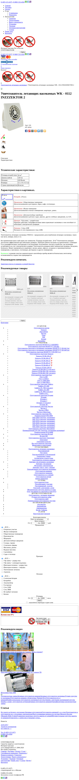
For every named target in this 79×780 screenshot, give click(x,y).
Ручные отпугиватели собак (41, 497)
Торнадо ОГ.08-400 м (42, 363)
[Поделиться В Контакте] (41, 131)
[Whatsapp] (26, 2)
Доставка (8, 7)
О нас (23, 751)
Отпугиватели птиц (42, 482)
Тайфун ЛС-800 (43, 390)
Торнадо (44, 330)
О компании (13, 13)
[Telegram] (28, 2)
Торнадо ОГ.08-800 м (42, 365)
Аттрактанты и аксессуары (43, 458)
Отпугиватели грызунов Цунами (41, 395)
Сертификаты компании (9, 753)
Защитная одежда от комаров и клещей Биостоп (17, 264)
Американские (41, 508)
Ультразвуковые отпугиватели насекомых (41, 469)
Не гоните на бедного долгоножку (13, 712)
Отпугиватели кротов (41, 328)
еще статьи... (36, 718)
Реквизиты (13, 15)
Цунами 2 (43, 399)
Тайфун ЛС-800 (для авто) (43, 392)
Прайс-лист (9, 31)
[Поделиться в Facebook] (26, 131)
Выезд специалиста (16, 22)
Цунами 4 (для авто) (44, 403)
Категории (4, 322)
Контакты (8, 33)
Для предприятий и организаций (43, 454)
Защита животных (41, 478)
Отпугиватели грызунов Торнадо (41, 354)
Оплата (7, 9)
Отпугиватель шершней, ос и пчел (54, 712)
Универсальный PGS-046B (43, 432)
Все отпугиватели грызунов (41, 443)
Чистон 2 (43, 408)
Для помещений (43, 451)
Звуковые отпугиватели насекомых (52, 696)
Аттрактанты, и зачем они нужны (20, 718)
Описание (4, 158)
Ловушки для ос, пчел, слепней (44, 467)
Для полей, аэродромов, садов (43, 488)
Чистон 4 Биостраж (43, 412)
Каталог (3, 70)
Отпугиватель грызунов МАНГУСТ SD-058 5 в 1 (43, 352)
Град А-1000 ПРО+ (43, 382)
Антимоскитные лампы (9, 696)
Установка (12, 24)
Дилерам (12, 26)
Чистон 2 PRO (44, 410)
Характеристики (6, 160)
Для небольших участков (43, 484)
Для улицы (43, 453)
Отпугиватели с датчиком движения (41, 495)
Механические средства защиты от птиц (41, 490)
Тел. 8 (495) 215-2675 (8, 732)
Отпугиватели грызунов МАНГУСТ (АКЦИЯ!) (41, 344)
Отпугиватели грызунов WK (41, 414)
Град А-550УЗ (44, 379)
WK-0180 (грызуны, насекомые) (43, 427)
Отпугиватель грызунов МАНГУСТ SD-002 (43, 346)
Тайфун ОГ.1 (43, 393)
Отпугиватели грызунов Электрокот (41, 438)
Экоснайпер (43, 332)
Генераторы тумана (43, 456)
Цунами (43, 397)
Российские (41, 504)
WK (43, 337)
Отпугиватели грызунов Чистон (41, 406)
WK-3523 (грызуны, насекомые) (43, 419)
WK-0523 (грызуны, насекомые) (43, 425)
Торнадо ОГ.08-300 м (42, 361)
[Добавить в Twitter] (38, 131)
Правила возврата (7, 755)
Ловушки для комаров (43, 464)
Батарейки (41, 341)
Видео (28, 760)
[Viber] (30, 2)
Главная (7, 5)
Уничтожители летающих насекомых (14, 85)
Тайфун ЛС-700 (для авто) (43, 388)
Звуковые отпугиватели (33, 712)
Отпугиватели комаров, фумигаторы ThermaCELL (28, 698)
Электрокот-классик (44, 441)
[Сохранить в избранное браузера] (45, 131)
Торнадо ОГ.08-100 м (43, 356)
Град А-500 (44, 377)
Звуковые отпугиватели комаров (28, 696)
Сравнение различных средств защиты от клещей (34, 716)
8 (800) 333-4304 (18, 2)
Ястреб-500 (44, 436)
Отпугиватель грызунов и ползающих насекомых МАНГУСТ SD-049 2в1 (44, 350)
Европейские (41, 506)
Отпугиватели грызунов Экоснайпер (42, 428)
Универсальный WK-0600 (44, 416)
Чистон (43, 333)
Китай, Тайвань (41, 510)
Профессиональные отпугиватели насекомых (22, 700)
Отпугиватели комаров (43, 471)
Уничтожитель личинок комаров (43, 460)
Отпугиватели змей (41, 499)
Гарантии (12, 18)
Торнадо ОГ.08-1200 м (43, 367)
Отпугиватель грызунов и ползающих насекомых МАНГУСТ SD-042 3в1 (44, 348)
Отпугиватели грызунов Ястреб (41, 434)
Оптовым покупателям (17, 28)
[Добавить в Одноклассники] (35, 131)
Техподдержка (14, 20)
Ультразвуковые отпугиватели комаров (37, 702)
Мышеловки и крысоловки (41, 445)
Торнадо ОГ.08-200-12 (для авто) (43, 369)
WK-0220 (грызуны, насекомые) (43, 421)
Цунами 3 (43, 401)
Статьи (11, 30)
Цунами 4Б (44, 404)
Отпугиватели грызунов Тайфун (41, 384)
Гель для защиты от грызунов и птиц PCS (41, 491)
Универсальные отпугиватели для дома (41, 501)
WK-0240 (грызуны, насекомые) (43, 423)
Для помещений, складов (43, 486)
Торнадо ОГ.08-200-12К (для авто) (44, 371)
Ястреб (43, 339)
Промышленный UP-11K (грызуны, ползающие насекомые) (44, 430)
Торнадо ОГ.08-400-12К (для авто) (44, 373)
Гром (43, 335)
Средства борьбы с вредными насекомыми (53, 700)
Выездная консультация (41, 514)
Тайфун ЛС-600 (43, 386)
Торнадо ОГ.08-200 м (42, 358)
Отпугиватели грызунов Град (41, 375)
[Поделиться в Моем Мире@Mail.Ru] (32, 131)
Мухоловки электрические (43, 465)
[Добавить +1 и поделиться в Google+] (29, 131)
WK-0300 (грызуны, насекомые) (43, 417)
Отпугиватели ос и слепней (43, 475)
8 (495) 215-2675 (6, 2)
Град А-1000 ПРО (43, 380)
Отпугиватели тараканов (43, 473)
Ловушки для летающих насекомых (41, 462)
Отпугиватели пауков (43, 477)
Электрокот (44, 440)
